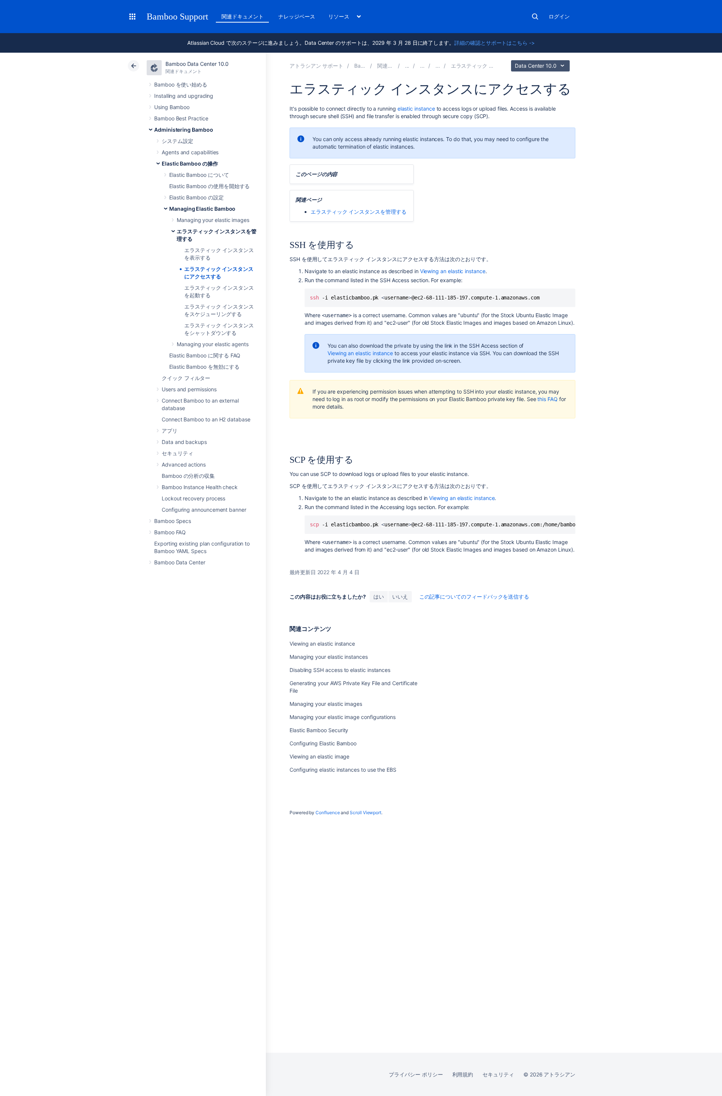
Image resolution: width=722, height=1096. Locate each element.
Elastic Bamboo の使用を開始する (209, 186)
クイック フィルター (186, 378)
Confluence (327, 812)
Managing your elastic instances (329, 657)
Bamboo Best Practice (181, 118)
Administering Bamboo (183, 129)
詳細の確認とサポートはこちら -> (494, 43)
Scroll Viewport (365, 812)
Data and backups (184, 442)
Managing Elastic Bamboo (202, 208)
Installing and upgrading (183, 96)
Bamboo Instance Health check (200, 487)
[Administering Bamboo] (407, 65)
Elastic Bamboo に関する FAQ (204, 355)
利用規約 (462, 1074)
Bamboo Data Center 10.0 (197, 64)
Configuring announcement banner (204, 509)
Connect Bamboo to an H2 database (206, 419)
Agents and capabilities (190, 152)
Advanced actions (184, 464)
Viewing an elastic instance (452, 271)
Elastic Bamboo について (199, 175)
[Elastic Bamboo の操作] (422, 65)
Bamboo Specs (172, 521)
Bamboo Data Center (179, 562)
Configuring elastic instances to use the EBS (343, 769)
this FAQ (547, 399)
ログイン (559, 16)
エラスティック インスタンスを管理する (359, 211)
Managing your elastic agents (213, 344)
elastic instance (416, 108)
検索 (535, 17)
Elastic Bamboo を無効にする (204, 366)
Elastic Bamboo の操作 (190, 163)
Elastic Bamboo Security (319, 730)
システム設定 (177, 141)
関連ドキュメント (242, 16)
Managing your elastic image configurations (343, 717)
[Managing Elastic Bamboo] (437, 65)
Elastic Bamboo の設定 (196, 197)
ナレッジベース (296, 16)
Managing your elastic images (213, 220)
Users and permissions (189, 389)
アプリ (169, 430)
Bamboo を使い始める (180, 84)
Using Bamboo (172, 107)
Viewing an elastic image (319, 756)
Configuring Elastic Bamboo (323, 743)
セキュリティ (177, 453)
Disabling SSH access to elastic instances (340, 670)
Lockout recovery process (193, 498)
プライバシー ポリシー (416, 1074)
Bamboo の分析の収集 (188, 476)
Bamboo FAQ (170, 532)
